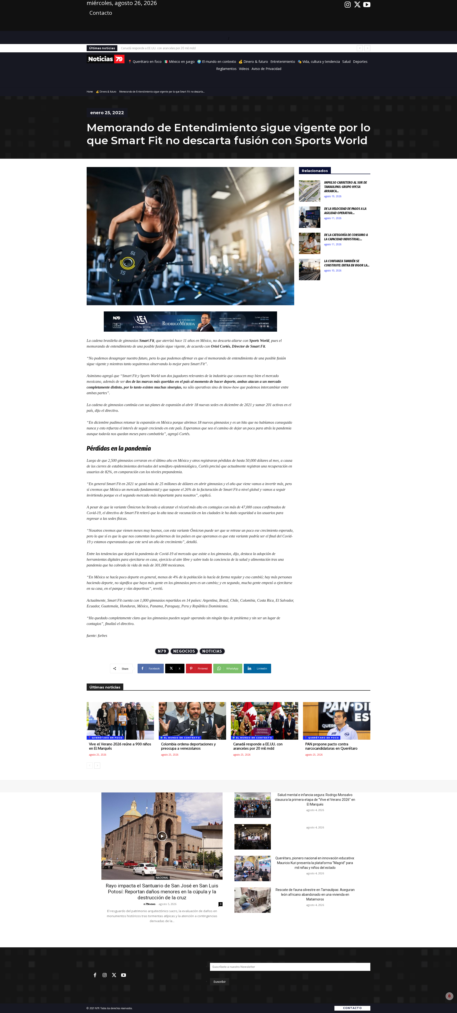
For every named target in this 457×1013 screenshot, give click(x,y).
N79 (162, 651)
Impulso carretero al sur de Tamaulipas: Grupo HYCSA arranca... (345, 186)
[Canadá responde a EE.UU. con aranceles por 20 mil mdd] (264, 721)
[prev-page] (90, 765)
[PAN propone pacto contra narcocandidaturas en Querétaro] (336, 721)
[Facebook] (95, 975)
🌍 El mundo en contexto (180, 737)
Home (90, 91)
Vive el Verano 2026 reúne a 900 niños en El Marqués (120, 746)
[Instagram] (347, 4)
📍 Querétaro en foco (105, 737)
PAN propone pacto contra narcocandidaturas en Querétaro (160, 48)
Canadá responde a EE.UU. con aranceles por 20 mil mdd (258, 746)
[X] (357, 4)
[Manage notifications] (449, 996)
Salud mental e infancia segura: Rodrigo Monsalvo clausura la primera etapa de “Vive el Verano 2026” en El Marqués (315, 799)
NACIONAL (162, 877)
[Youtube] (366, 4)
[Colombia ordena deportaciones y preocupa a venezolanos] (192, 721)
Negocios (184, 651)
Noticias (212, 651)
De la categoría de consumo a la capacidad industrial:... (346, 237)
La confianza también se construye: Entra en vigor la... (346, 263)
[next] (367, 48)
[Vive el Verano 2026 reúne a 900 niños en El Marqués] (120, 721)
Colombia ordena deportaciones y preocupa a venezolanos (188, 746)
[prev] (360, 48)
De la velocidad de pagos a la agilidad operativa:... (345, 211)
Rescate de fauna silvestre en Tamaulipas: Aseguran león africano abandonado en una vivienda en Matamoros (315, 894)
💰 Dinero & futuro (106, 91)
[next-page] (97, 765)
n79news (149, 904)
